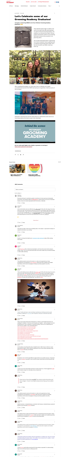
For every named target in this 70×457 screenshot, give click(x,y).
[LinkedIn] (56, 2)
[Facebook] (58, 2)
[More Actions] (54, 195)
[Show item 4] (33, 81)
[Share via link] (23, 154)
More (49, 5)
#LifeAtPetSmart (24, 5)
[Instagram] (55, 2)
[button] (59, 5)
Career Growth (33, 5)
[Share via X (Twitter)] (17, 154)
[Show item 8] (60, 81)
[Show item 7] (53, 81)
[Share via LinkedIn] (20, 154)
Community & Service (42, 5)
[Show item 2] (19, 81)
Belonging (17, 5)
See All (59, 161)
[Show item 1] (12, 81)
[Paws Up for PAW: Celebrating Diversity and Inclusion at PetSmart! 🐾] (35, 168)
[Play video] (35, 131)
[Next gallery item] (59, 64)
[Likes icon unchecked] (18, 203)
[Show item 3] (26, 81)
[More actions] (54, 13)
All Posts (11, 5)
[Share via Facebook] (15, 154)
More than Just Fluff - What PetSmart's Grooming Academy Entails (17, 175)
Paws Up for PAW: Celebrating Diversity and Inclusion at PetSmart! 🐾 (34, 175)
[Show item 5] (40, 81)
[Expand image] (35, 64)
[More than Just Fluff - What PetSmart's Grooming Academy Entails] (17, 168)
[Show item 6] (47, 81)
